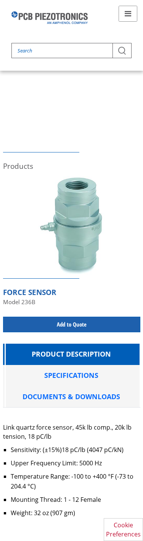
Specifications (71, 375)
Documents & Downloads (71, 396)
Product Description (71, 354)
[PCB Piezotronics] (49, 17)
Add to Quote (72, 324)
